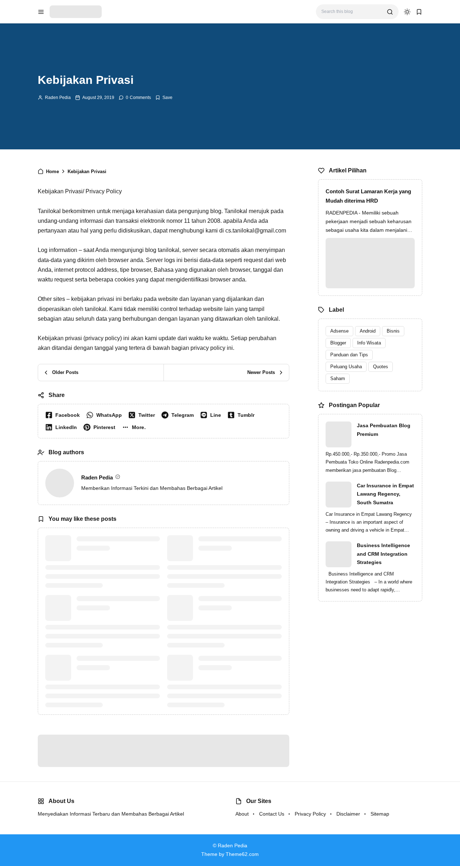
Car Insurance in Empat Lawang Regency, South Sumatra (385, 494)
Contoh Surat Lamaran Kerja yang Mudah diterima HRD (368, 196)
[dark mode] (407, 12)
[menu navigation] (41, 12)
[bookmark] (419, 12)
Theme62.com (242, 854)
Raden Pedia (58, 97)
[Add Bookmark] (163, 97)
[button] (135, 427)
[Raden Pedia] (76, 11)
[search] (390, 12)
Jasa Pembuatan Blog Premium (383, 430)
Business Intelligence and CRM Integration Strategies (383, 553)
